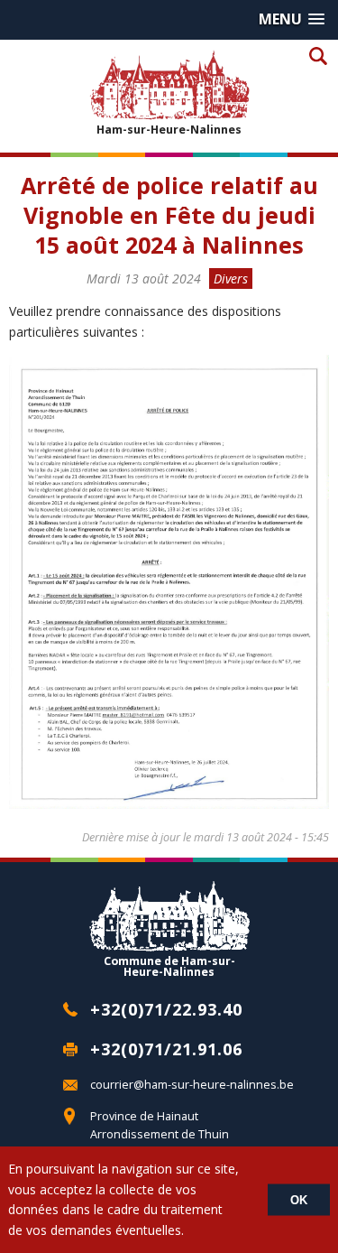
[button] (291, 19)
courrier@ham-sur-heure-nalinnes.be (192, 1084)
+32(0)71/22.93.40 (166, 1009)
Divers (231, 278)
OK (298, 1200)
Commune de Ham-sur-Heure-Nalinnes (169, 966)
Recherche (317, 55)
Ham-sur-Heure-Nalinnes (169, 129)
